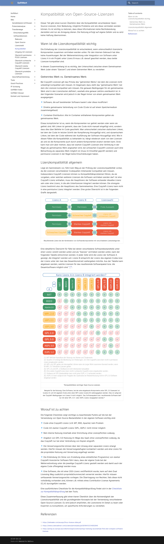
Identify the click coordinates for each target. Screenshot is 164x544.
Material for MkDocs (26, 541)
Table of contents (135, 13)
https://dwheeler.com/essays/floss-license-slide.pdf (62, 522)
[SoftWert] (12, 2)
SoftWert (14, 13)
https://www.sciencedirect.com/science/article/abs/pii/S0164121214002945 (70, 526)
